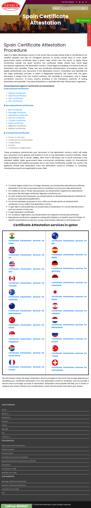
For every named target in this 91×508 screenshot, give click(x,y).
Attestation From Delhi (10, 489)
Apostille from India (9, 473)
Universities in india (9, 469)
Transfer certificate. (17, 120)
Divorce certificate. (16, 118)
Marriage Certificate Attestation (14, 481)
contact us (6, 437)
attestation (6, 417)
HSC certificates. (15, 101)
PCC (3, 493)
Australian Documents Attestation (15, 457)
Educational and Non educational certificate (19, 461)
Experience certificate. (18, 115)
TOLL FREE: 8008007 (68, 2)
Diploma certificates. (17, 95)
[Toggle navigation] (35, 10)
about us (5, 413)
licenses (5, 421)
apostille (5, 429)
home (4, 410)
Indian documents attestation (13, 445)
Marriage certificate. (17, 112)
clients (4, 425)
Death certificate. (16, 123)
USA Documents (8, 449)
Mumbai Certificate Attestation (14, 485)
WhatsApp (85, 20)
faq (3, 433)
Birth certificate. (15, 110)
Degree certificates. (17, 93)
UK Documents (7, 453)
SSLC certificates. (15, 98)
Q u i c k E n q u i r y (89, 35)
